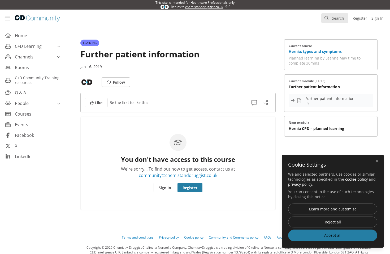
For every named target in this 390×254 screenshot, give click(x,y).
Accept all (332, 235)
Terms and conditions (138, 237)
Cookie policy (193, 237)
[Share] (266, 102)
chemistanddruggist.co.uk (204, 7)
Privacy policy (169, 237)
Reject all (333, 222)
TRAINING (90, 43)
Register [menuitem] (360, 18)
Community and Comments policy (233, 237)
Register (190, 187)
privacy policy (300, 184)
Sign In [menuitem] (377, 18)
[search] (334, 18)
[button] (116, 82)
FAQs (267, 237)
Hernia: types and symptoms (315, 51)
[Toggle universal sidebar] (7, 18)
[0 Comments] (254, 102)
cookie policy (356, 179)
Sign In (165, 187)
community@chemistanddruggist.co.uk (178, 175)
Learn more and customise (333, 208)
